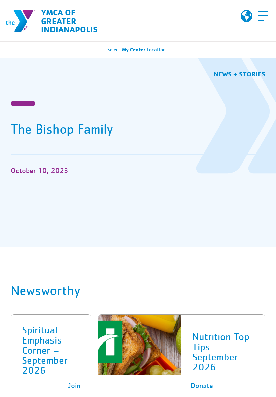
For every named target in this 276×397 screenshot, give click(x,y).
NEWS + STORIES (239, 74)
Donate (202, 386)
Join (74, 386)
